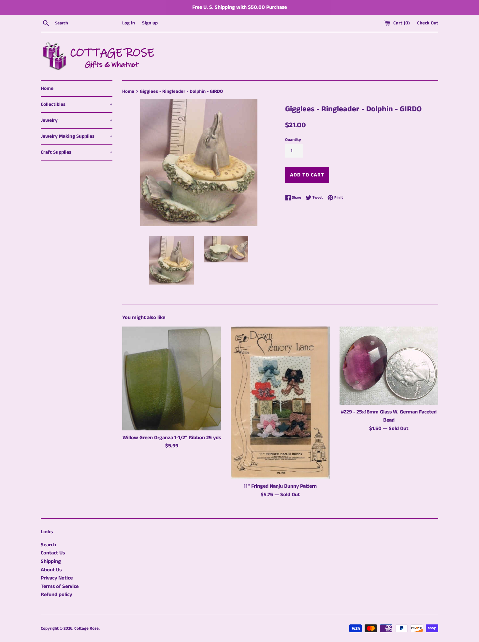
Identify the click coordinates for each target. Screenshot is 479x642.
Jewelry (76, 120)
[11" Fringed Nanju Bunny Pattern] (280, 403)
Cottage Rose (86, 628)
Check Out (427, 23)
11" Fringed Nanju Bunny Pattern (280, 486)
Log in (128, 23)
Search (48, 545)
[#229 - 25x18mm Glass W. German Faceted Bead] (389, 366)
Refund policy (56, 594)
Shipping (51, 561)
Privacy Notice (57, 578)
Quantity (293, 140)
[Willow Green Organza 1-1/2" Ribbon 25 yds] (171, 378)
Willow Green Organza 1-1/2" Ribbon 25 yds (172, 437)
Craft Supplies (76, 152)
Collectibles (76, 104)
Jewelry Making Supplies (76, 136)
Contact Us (53, 553)
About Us (51, 570)
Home (47, 88)
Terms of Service (60, 586)
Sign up (150, 23)
